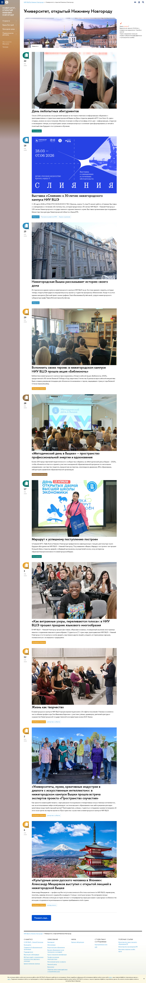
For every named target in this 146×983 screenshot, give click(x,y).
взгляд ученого (51, 905)
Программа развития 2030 (49, 217)
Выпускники (50, 967)
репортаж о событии (53, 722)
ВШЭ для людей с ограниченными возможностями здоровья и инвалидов (33, 959)
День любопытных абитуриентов (55, 111)
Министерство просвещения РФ (128, 947)
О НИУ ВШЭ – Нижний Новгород (33, 942)
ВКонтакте (6, 44)
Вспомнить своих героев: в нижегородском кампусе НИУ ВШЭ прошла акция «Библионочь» (69, 369)
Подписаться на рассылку (8, 34)
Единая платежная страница (32, 963)
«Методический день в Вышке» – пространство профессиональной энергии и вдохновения (66, 455)
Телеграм (5, 47)
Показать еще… (41, 918)
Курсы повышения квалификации (57, 954)
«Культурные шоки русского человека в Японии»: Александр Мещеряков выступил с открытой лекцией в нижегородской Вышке (71, 884)
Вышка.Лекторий (8, 25)
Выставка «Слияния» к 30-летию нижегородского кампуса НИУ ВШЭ (67, 197)
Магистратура (51, 945)
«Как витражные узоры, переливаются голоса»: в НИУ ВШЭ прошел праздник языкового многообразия (71, 623)
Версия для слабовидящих (31, 954)
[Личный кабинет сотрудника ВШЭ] (139, 2)
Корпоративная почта (101, 944)
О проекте (6, 21)
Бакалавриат (50, 942)
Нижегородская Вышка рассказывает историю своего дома (70, 283)
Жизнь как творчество (48, 707)
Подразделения (28, 952)
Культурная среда (9, 29)
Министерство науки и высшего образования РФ (127, 943)
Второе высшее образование (56, 947)
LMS (96, 947)
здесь (110, 977)
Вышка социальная (64, 217)
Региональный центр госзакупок (56, 962)
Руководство (27, 945)
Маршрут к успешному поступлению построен (65, 539)
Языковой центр (52, 964)
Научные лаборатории (77, 942)
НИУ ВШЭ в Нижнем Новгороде (33, 933)
